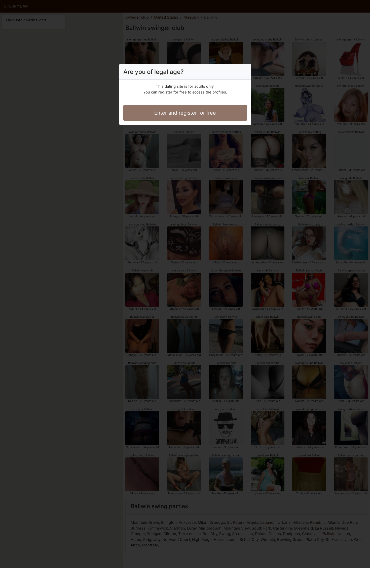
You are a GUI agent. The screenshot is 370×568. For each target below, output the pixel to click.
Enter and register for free (185, 113)
